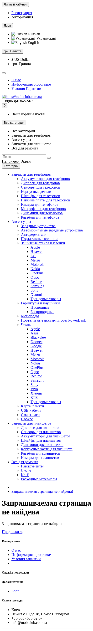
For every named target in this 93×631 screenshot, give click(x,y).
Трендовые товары (46, 299)
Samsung (37, 286)
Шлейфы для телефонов (40, 196)
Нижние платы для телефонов (45, 200)
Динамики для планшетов (42, 445)
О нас (16, 80)
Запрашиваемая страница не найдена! (42, 491)
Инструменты (32, 466)
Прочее (27, 419)
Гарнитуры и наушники (40, 303)
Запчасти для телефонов (31, 174)
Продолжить (12, 532)
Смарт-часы (30, 415)
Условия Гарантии (26, 89)
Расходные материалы (39, 479)
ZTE (34, 397)
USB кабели (31, 410)
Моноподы (30, 316)
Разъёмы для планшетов (40, 453)
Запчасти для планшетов (31, 423)
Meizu (35, 260)
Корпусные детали (36, 192)
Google (36, 346)
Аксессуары (21, 222)
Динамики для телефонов (42, 213)
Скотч (26, 470)
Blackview (39, 337)
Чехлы (26, 325)
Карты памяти (32, 406)
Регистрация (21, 13)
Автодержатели (33, 234)
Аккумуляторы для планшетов (46, 436)
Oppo (35, 277)
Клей (25, 475)
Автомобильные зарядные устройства (52, 230)
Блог (15, 591)
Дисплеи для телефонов (40, 183)
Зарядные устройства (38, 226)
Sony (34, 290)
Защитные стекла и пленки (43, 243)
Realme (36, 282)
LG (33, 256)
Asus (34, 333)
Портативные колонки (39, 239)
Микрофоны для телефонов (43, 209)
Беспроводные (42, 312)
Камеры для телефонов (39, 204)
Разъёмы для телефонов (40, 217)
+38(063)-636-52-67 (17, 101)
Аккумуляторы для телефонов (45, 179)
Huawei (36, 252)
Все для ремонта (24, 462)
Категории (11, 166)
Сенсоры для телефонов (40, 187)
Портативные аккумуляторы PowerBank (53, 320)
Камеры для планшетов (40, 458)
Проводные (40, 307)
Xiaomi (36, 294)
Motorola (37, 264)
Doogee (36, 342)
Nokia (35, 269)
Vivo (34, 389)
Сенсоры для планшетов (41, 432)
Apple (35, 247)
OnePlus (37, 273)
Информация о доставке (31, 84)
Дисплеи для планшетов (41, 428)
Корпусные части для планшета (46, 449)
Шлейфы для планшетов (41, 440)
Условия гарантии (26, 559)
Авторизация (22, 17)
